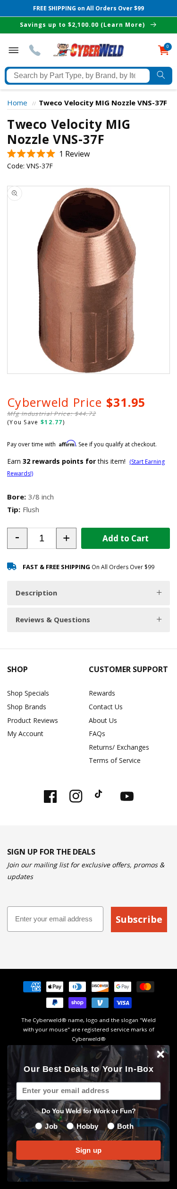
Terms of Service (115, 760)
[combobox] (78, 76)
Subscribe (139, 919)
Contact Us (106, 706)
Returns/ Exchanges (119, 747)
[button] (48, 154)
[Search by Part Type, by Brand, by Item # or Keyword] (161, 76)
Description (36, 592)
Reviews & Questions (53, 619)
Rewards (102, 693)
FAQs (97, 733)
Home (17, 102)
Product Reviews (32, 720)
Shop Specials (28, 693)
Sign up (89, 1150)
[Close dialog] (160, 1054)
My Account (25, 733)
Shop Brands (26, 706)
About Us (103, 720)
